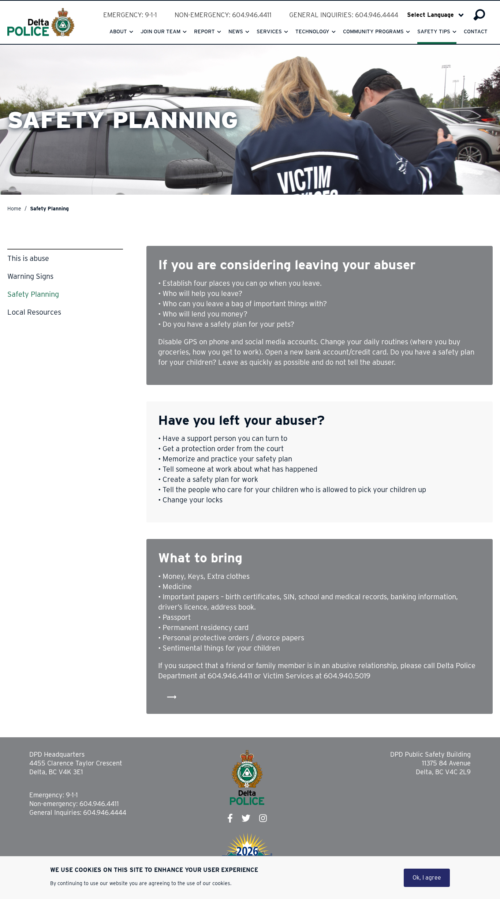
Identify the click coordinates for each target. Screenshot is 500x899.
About (118, 31)
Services (269, 31)
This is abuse (28, 258)
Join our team (160, 31)
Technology (312, 31)
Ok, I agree (427, 877)
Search (479, 15)
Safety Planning (33, 294)
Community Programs (373, 31)
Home (14, 208)
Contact (476, 31)
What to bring (200, 558)
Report (204, 31)
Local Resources (34, 312)
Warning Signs (30, 276)
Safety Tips (433, 31)
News (235, 31)
